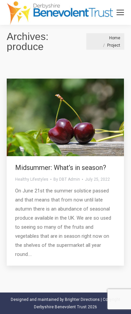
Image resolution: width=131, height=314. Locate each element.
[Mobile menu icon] (120, 12)
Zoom (56, 117)
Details (74, 117)
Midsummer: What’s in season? (60, 168)
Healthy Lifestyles (31, 179)
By (66, 179)
